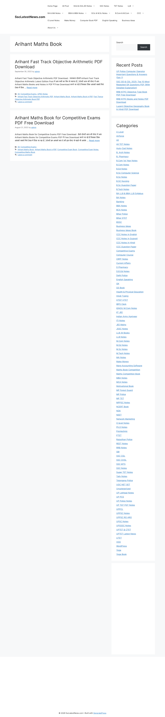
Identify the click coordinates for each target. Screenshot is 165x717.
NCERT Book (122, 406)
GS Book (120, 288)
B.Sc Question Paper (126, 185)
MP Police (121, 394)
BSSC (119, 222)
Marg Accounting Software (129, 365)
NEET (119, 415)
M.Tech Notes (123, 353)
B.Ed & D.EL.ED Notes (83, 6)
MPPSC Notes (123, 402)
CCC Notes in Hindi (125, 242)
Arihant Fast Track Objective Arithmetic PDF (35, 97)
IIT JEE (119, 312)
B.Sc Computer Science (127, 173)
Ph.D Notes (121, 427)
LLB (129, 6)
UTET (119, 538)
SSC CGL (120, 456)
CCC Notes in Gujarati (127, 238)
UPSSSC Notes (123, 525)
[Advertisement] (133, 610)
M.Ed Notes (122, 345)
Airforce (120, 136)
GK (117, 283)
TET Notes (118, 6)
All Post (65, 6)
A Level (120, 132)
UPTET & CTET (123, 529)
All (19, 94)
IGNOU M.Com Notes (126, 308)
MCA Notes (121, 382)
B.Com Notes (122, 165)
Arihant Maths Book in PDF (82, 97)
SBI (117, 452)
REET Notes (122, 443)
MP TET (120, 398)
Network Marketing (125, 419)
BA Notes (121, 197)
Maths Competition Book (128, 374)
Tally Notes (121, 476)
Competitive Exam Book (67, 149)
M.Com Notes (123, 341)
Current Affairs (123, 263)
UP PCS (120, 497)
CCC (139, 13)
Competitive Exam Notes (88, 149)
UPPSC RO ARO (124, 517)
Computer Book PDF (89, 20)
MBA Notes (121, 378)
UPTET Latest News (126, 534)
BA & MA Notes (54, 13)
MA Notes (121, 357)
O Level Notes (54, 20)
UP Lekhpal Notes (125, 493)
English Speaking (109, 20)
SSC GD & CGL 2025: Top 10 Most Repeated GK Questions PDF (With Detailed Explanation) (133, 84)
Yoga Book (121, 554)
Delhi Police (122, 275)
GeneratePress (99, 713)
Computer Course (124, 255)
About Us (51, 28)
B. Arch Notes (123, 152)
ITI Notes (120, 320)
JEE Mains (121, 324)
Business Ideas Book (126, 230)
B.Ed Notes (121, 169)
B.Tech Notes (122, 189)
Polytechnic (121, 431)
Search (119, 42)
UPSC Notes (42, 94)
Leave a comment (25, 102)
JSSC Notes (122, 329)
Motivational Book (125, 386)
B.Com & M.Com (122, 13)
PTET (119, 435)
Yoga (118, 550)
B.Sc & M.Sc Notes (99, 13)
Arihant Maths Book (62, 97)
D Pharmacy (122, 267)
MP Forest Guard (124, 390)
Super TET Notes (124, 472)
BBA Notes (121, 206)
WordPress (121, 546)
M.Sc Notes (122, 349)
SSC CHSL (121, 460)
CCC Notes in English (126, 234)
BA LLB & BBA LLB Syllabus (129, 193)
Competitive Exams (28, 94)
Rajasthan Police (124, 439)
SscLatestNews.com (30, 17)
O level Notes (122, 423)
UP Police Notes (124, 501)
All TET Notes (123, 144)
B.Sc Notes (121, 177)
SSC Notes (104, 6)
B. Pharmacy (122, 156)
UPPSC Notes (123, 513)
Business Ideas (128, 20)
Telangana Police (124, 480)
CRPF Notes (122, 259)
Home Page (52, 6)
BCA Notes (121, 210)
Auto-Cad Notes (124, 148)
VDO (118, 542)
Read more (32, 87)
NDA (118, 411)
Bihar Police (122, 214)
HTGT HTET (122, 300)
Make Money (69, 20)
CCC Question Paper (126, 247)
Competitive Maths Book (25, 152)
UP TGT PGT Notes (125, 505)
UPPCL (119, 509)
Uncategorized (123, 488)
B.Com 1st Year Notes (126, 160)
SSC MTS (121, 464)
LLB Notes (121, 337)
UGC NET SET (123, 484)
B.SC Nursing (122, 181)
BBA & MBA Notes (76, 13)
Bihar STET (121, 218)
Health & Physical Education (129, 292)
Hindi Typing (122, 296)
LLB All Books (123, 333)
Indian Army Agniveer (126, 316)
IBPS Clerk (121, 304)
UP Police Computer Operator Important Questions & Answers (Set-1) (131, 74)
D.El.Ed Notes (122, 271)
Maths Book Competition (128, 370)
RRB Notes (121, 447)
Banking (120, 201)
